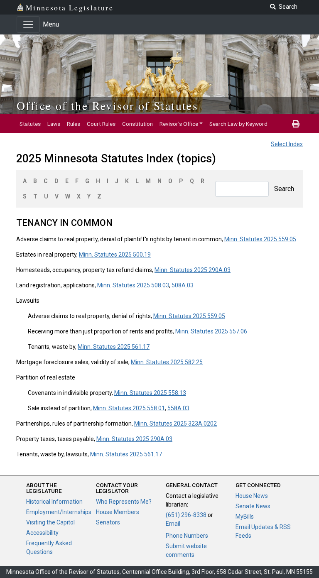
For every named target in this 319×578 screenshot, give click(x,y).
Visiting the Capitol (50, 522)
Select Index (287, 144)
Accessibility (42, 532)
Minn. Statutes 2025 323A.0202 (175, 423)
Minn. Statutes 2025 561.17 (114, 346)
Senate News (253, 506)
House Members (117, 512)
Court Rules (101, 123)
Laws (53, 123)
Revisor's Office (179, 123)
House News (252, 495)
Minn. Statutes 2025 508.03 (133, 285)
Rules (73, 123)
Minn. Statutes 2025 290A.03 (193, 270)
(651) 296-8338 (186, 515)
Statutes (30, 123)
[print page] (296, 124)
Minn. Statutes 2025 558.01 (129, 408)
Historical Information (54, 501)
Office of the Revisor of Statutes (107, 105)
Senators (108, 522)
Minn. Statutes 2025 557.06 (211, 331)
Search (284, 189)
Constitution (137, 123)
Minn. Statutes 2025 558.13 (150, 392)
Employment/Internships (58, 512)
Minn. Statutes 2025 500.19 (115, 254)
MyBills (245, 516)
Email (173, 523)
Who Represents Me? (124, 501)
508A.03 (183, 285)
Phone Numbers (187, 535)
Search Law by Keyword (238, 123)
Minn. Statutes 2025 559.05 (260, 239)
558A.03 (178, 408)
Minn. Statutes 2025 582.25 (167, 362)
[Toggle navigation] (28, 24)
